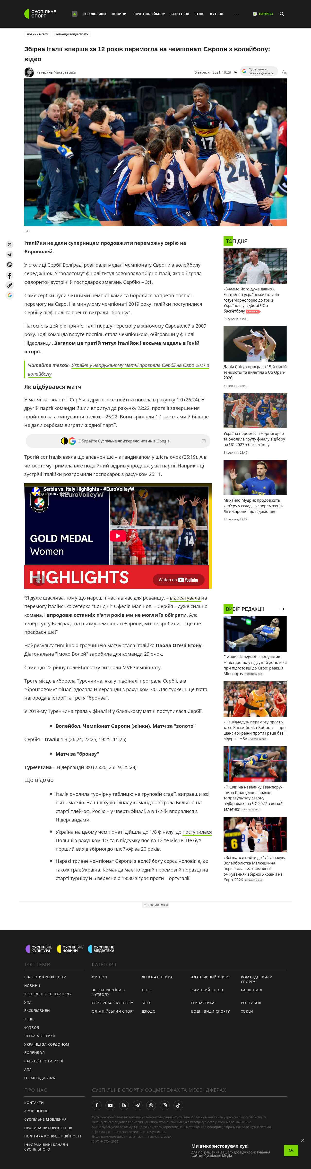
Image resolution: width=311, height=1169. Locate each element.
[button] (9, 244)
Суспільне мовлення (45, 1119)
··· (236, 13)
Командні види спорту (71, 34)
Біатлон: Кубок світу (45, 977)
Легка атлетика (39, 1035)
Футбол (216, 14)
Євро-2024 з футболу (112, 1002)
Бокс (147, 1002)
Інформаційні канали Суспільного (46, 1147)
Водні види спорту (210, 1011)
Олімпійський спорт (113, 1011)
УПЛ (28, 1002)
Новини (119, 14)
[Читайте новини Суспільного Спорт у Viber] (151, 1105)
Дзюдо (149, 1011)
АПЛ (28, 1069)
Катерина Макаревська (56, 72)
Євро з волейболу (148, 14)
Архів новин (36, 1111)
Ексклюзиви (94, 14)
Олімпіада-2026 (39, 1078)
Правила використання (48, 1128)
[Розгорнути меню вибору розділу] (75, 14)
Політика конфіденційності (52, 1136)
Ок (291, 1150)
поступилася (197, 832)
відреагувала (185, 597)
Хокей (247, 1011)
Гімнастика (203, 1002)
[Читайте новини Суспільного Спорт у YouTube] (110, 1105)
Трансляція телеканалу (48, 993)
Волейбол (34, 1052)
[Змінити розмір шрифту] (284, 72)
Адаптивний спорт (210, 977)
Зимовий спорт (207, 990)
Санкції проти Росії (43, 1061)
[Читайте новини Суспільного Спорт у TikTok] (178, 1105)
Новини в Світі (37, 34)
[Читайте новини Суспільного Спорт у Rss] (124, 1105)
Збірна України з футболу (108, 992)
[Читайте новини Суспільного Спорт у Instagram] (165, 1105)
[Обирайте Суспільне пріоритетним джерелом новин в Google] (9, 295)
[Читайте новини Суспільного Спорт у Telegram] (137, 1105)
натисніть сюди (159, 1136)
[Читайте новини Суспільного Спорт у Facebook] (97, 1105)
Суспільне (157, 1131)
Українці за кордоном (46, 1044)
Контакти (34, 1102)
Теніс (199, 14)
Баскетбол (180, 14)
